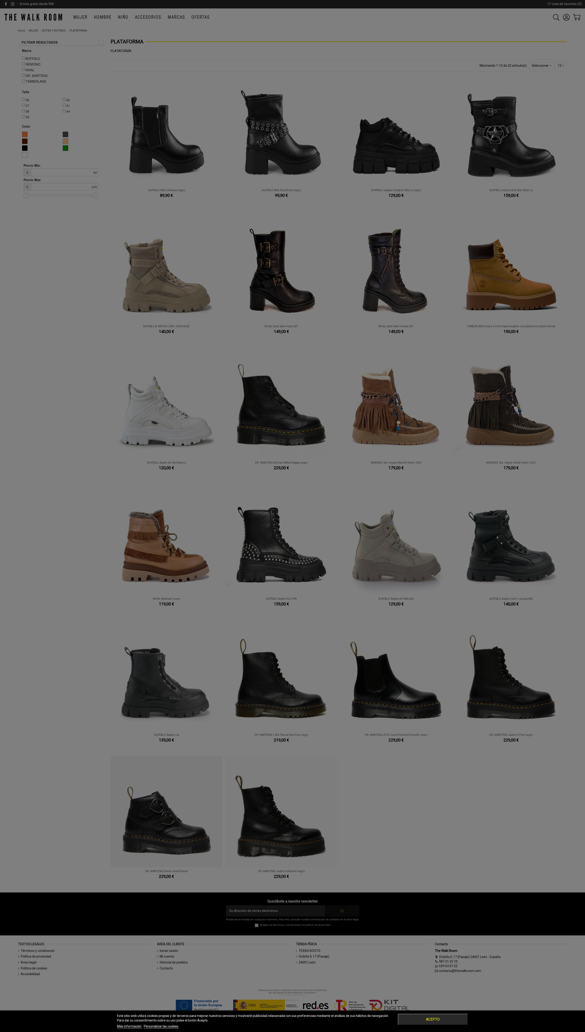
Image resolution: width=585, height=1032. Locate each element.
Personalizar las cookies (161, 1026)
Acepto (433, 1019)
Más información (129, 1026)
